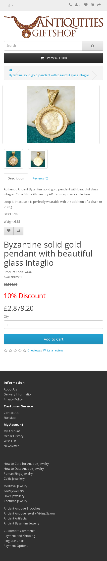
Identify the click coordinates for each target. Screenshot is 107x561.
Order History (13, 436)
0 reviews (34, 350)
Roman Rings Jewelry (18, 474)
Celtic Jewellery (14, 478)
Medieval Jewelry (15, 486)
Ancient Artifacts (15, 518)
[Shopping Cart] (92, 5)
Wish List (10, 441)
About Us (10, 389)
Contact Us (11, 413)
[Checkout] (99, 5)
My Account (12, 431)
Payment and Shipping (19, 536)
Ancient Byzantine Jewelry (21, 523)
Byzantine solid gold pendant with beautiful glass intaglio (49, 75)
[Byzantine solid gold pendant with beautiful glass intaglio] (51, 114)
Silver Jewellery (14, 496)
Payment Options (16, 546)
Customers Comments (19, 531)
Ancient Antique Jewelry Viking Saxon (29, 513)
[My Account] (78, 5)
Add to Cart (53, 339)
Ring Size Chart (14, 541)
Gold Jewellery (14, 491)
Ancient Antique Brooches (22, 508)
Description (16, 178)
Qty (6, 316)
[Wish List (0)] (86, 5)
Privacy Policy (13, 399)
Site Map (10, 418)
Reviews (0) (40, 178)
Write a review (53, 350)
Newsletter (11, 446)
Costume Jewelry (15, 501)
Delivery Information (18, 394)
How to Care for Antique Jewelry (26, 464)
